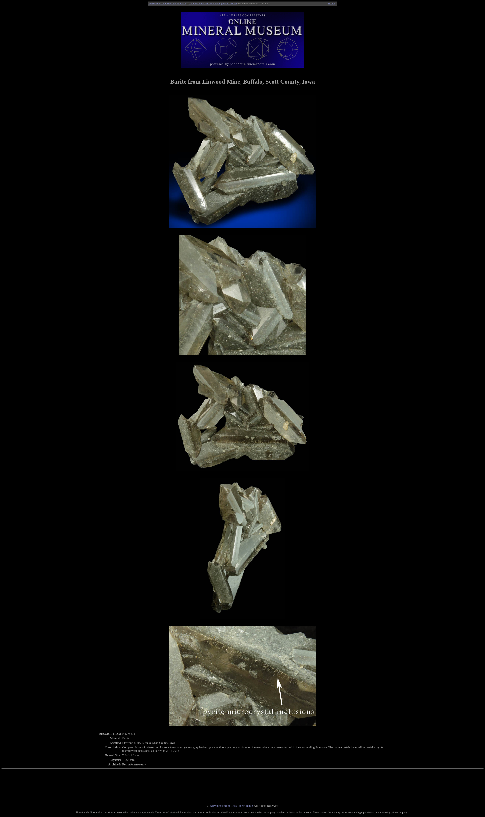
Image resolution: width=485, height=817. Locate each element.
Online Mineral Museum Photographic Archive (213, 3)
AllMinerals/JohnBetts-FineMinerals (167, 3)
